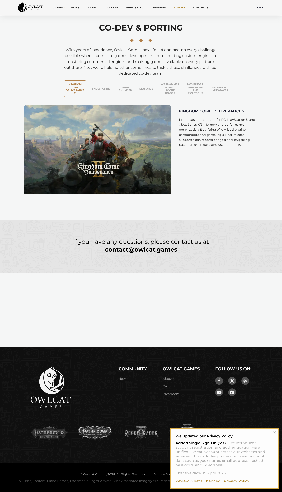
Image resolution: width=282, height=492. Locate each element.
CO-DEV (179, 7)
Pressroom (171, 394)
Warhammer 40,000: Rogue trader (170, 89)
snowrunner (101, 88)
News (75, 7)
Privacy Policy (236, 481)
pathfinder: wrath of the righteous (195, 89)
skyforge (146, 88)
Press (92, 7)
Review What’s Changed (198, 481)
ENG (260, 7)
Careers (111, 7)
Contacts (200, 7)
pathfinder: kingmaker (220, 89)
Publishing (134, 7)
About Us (170, 379)
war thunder (125, 89)
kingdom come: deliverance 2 (75, 89)
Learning (158, 7)
